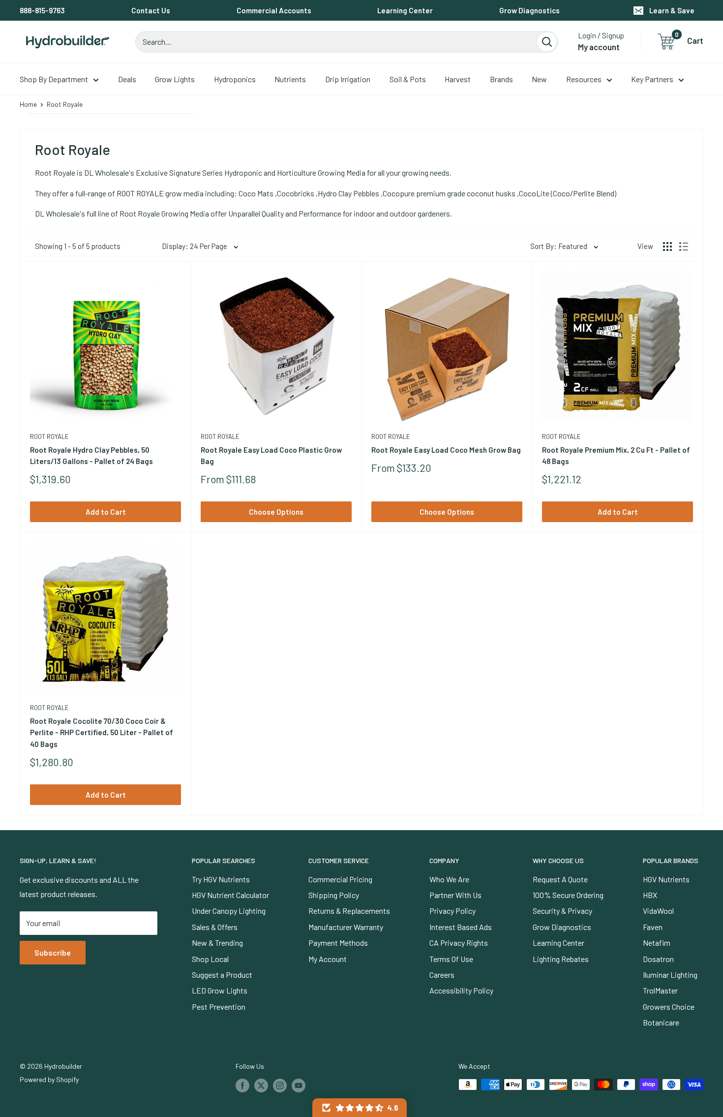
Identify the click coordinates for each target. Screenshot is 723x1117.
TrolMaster (660, 990)
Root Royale (49, 436)
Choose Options (276, 511)
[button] (359, 1107)
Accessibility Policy (461, 990)
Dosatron (658, 958)
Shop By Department (54, 79)
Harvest (458, 79)
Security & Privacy (562, 910)
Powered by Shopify (49, 1079)
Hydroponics (235, 79)
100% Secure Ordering (568, 895)
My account (599, 47)
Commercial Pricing (340, 879)
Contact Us (150, 10)
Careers (441, 974)
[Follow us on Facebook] (242, 1085)
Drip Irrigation (347, 79)
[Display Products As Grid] (667, 246)
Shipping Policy (333, 895)
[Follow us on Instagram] (280, 1085)
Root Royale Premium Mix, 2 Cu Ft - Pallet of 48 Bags (616, 455)
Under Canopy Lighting (229, 910)
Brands (501, 79)
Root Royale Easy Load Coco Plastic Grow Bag (271, 455)
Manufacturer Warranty (345, 926)
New (539, 79)
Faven (653, 926)
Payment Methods (338, 942)
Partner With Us (455, 895)
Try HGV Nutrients (221, 879)
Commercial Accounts (274, 10)
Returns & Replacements (349, 910)
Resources (584, 79)
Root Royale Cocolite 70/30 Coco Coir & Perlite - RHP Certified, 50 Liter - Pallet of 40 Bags (101, 732)
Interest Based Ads (460, 926)
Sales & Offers (215, 926)
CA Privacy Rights (458, 942)
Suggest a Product (222, 974)
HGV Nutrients (666, 879)
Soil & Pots (408, 79)
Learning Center (405, 10)
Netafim (656, 942)
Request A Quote (560, 879)
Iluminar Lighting (670, 974)
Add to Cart (106, 511)
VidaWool (658, 910)
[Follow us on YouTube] (298, 1085)
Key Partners (652, 79)
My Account (327, 958)
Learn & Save (671, 10)
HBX (650, 895)
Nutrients (290, 79)
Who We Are (449, 879)
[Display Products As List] (683, 246)
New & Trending (217, 942)
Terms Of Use (451, 958)
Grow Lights (175, 79)
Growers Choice (668, 1006)
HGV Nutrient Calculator (230, 895)
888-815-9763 (42, 10)
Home (28, 104)
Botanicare (661, 1022)
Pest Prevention (218, 1006)
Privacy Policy (452, 910)
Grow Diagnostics (529, 10)
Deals (127, 79)
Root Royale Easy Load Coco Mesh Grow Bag (446, 449)
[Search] (547, 41)
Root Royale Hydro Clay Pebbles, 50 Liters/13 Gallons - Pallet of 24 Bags (91, 455)
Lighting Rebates (561, 958)
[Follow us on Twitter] (261, 1085)
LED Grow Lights (219, 990)
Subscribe (52, 952)
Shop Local (210, 958)
